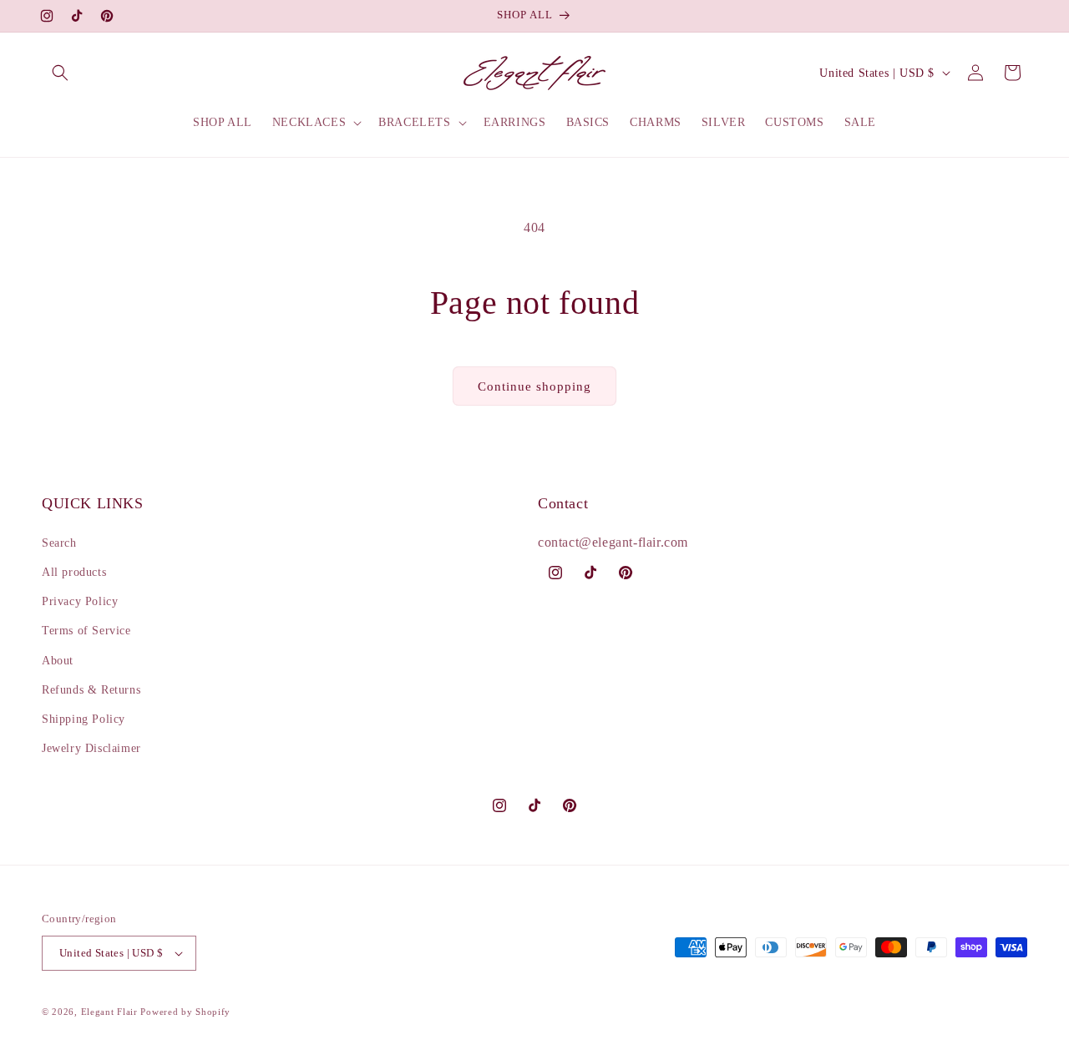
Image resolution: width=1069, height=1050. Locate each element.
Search (59, 543)
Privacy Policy (80, 601)
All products (74, 572)
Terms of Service (86, 630)
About (57, 660)
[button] (60, 72)
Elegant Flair (109, 1012)
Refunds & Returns (91, 690)
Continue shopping (534, 386)
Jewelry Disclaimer (91, 748)
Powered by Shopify (185, 1012)
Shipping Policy (83, 719)
